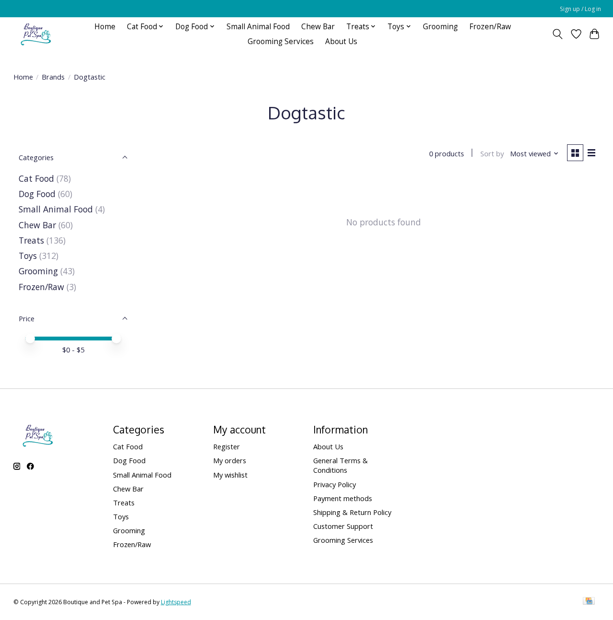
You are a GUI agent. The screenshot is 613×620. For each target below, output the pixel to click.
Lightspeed (176, 602)
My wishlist (230, 475)
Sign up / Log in (580, 9)
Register (226, 446)
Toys (28, 255)
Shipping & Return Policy (352, 512)
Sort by (492, 153)
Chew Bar (318, 27)
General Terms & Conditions (340, 465)
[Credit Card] (589, 602)
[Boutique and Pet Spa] (35, 34)
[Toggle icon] (557, 34)
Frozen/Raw (490, 27)
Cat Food (36, 178)
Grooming (440, 27)
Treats (31, 240)
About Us (341, 41)
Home (104, 27)
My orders (229, 460)
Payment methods (342, 498)
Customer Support (343, 526)
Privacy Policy (334, 484)
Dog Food (37, 193)
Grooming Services (281, 41)
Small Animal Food (258, 27)
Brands (53, 77)
